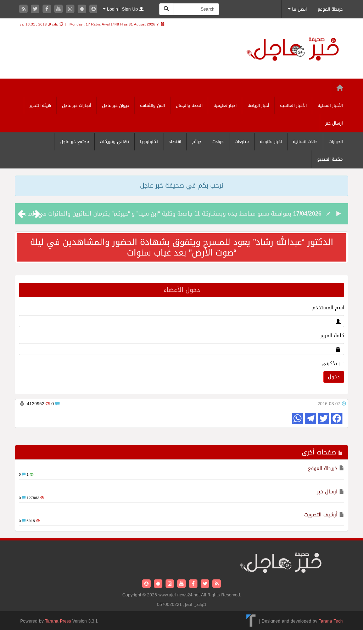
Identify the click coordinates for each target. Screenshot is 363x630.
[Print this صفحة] (22, 404)
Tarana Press (58, 621)
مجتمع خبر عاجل (74, 141)
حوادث (218, 141)
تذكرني (329, 363)
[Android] (83, 9)
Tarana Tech (331, 621)
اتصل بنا (299, 9)
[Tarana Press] (251, 621)
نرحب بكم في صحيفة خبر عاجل (181, 185)
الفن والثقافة (152, 105)
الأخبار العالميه (293, 105)
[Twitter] (36, 9)
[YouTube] (59, 9)
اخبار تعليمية (224, 105)
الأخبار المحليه (330, 105)
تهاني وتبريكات (114, 141)
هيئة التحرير (40, 105)
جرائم (196, 141)
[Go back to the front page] (292, 50)
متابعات (242, 141)
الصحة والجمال (189, 105)
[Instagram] (71, 9)
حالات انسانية (305, 141)
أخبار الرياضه (258, 105)
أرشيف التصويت (320, 515)
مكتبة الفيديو (330, 159)
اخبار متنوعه (271, 141)
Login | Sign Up (122, 9)
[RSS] (24, 9)
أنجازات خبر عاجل (76, 105)
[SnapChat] (94, 9)
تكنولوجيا (149, 141)
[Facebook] (48, 9)
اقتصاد (175, 141)
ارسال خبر (334, 123)
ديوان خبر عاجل (115, 105)
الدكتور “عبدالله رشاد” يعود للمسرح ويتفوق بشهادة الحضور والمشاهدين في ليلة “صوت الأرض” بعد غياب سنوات (181, 247)
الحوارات (336, 141)
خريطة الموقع (330, 9)
